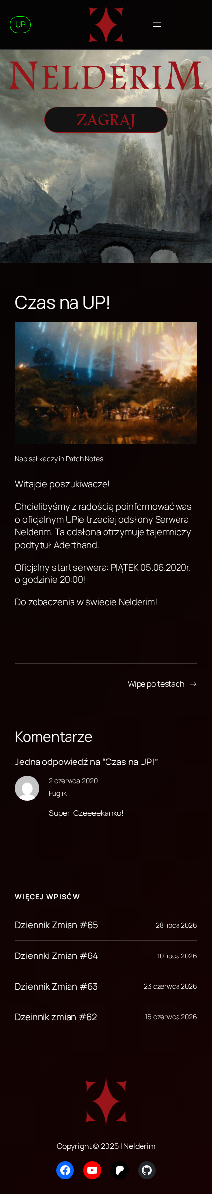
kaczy (48, 458)
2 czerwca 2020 (73, 780)
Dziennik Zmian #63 (56, 986)
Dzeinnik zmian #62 (56, 1017)
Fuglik (57, 793)
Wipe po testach (156, 683)
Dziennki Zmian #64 (56, 956)
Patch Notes (84, 458)
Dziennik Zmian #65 (56, 925)
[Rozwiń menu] (157, 25)
